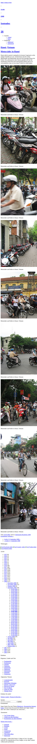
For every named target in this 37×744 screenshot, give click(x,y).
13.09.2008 (14, 616)
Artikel (9, 37)
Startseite (6, 724)
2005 (5, 651)
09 (6, 534)
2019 (5, 564)
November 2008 (12, 584)
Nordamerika (7, 661)
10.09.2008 (14, 621)
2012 (5, 575)
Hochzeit (6, 681)
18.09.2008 (14, 608)
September (5, 23)
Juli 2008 (10, 638)
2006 (5, 649)
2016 (5, 568)
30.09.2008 (14, 589)
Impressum (7, 735)
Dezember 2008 (12, 583)
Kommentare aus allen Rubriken (13, 718)
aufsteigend (11, 43)
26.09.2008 (14, 595)
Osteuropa (7, 666)
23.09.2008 (14, 600)
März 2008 (11, 644)
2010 (5, 578)
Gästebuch (7, 732)
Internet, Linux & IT (9, 684)
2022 (5, 559)
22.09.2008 (14, 602)
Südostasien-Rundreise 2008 (23, 534)
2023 (5, 557)
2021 (5, 561)
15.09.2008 (14, 613)
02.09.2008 (14, 633)
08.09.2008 (14, 624)
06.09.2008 (14, 627)
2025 (5, 554)
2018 (5, 565)
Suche (5, 729)
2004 (5, 652)
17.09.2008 (14, 610)
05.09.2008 (14, 628)
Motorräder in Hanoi (10, 51)
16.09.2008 (14, 611)
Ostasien (6, 664)
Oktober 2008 (11, 586)
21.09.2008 (14, 603)
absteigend (10, 42)
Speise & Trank (8, 689)
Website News (8, 691)
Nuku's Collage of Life (6, 2)
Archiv (3, 9)
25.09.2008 (14, 597)
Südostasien (7, 671)
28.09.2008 (14, 592)
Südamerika (7, 667)
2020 (5, 562)
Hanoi (3, 47)
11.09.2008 (14, 619)
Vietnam (11, 47)
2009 (5, 580)
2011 (5, 576)
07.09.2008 (14, 625)
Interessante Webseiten (10, 683)
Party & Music (8, 688)
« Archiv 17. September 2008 (12, 541)
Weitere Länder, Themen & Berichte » (11, 697)
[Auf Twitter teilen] (30, 547)
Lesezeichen (7, 731)
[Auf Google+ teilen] (19, 547)
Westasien (7, 672)
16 (2, 31)
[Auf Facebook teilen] (6, 547)
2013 (5, 573)
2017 (5, 567)
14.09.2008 (14, 614)
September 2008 (12, 587)
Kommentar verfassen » (7, 536)
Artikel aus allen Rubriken (11, 717)
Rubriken (6, 726)
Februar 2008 (11, 646)
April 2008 (11, 643)
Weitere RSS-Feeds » (6, 721)
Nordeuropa (7, 663)
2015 (5, 570)
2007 (5, 647)
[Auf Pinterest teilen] (6, 548)
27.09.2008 (14, 594)
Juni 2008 (10, 640)
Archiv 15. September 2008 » (12, 539)
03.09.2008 (14, 632)
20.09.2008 (14, 605)
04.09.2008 (14, 630)
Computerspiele (8, 680)
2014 (5, 572)
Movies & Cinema (9, 686)
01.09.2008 (14, 635)
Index (9, 39)
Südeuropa (7, 669)
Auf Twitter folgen (9, 715)
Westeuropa (7, 674)
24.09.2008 (14, 598)
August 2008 (11, 636)
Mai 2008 (10, 641)
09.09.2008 (14, 622)
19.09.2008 (14, 606)
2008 (2, 16)
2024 (5, 556)
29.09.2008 (14, 591)
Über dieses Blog (9, 734)
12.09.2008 (14, 617)
